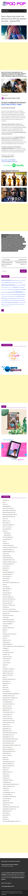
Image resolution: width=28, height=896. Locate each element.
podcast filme (13, 247)
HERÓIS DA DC (6, 640)
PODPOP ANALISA (7, 718)
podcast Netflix (9, 249)
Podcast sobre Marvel (5, 296)
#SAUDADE (5, 500)
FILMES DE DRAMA (7, 623)
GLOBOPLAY (5, 636)
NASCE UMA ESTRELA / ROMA (11, 104)
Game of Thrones (4, 289)
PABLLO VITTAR (6, 706)
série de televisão (18, 300)
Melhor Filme (4, 243)
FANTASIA (5, 613)
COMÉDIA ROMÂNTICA (8, 551)
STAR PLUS (5, 774)
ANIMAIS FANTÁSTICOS (8, 516)
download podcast (6, 238)
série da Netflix (10, 300)
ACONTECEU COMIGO (8, 508)
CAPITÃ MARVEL (6, 539)
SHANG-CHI (5, 767)
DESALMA (5, 570)
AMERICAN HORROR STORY (9, 514)
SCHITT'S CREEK (6, 755)
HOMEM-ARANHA (7, 644)
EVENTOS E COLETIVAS (8, 609)
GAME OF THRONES (7, 627)
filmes (22, 238)
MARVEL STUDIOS (7, 675)
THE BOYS (5, 790)
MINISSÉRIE (5, 683)
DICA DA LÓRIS (6, 576)
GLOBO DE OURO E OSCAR (9, 634)
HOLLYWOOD (6, 642)
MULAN (4, 685)
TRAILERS (5, 800)
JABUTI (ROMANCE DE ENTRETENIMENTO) (13, 646)
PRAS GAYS (6, 533)
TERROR (5, 788)
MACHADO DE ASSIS (7, 671)
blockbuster (20, 280)
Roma (16, 250)
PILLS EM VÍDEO (6, 714)
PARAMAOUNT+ (6, 710)
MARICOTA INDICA (7, 673)
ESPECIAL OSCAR (7, 603)
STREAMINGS (6, 782)
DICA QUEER (5, 578)
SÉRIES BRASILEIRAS (7, 761)
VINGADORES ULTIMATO (8, 809)
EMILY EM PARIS (6, 588)
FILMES (10, 234)
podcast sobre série (13, 296)
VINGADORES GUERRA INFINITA (10, 807)
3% (3, 502)
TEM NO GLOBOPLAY (7, 786)
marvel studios (15, 289)
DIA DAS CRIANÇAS (7, 574)
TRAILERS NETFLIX (7, 802)
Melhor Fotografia (13, 243)
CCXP (4, 541)
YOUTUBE (5, 819)
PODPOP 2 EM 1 (16, 234)
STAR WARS (5, 776)
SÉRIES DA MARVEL (7, 763)
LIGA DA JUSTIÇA (7, 656)
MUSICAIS (5, 689)
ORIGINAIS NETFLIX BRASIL (9, 697)
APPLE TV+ (5, 520)
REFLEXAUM (7, 535)
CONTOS (5, 553)
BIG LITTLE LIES (6, 527)
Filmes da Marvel (21, 287)
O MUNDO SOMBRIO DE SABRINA (10, 693)
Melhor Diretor (21, 241)
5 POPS (4, 504)
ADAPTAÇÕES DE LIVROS (8, 510)
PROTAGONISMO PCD (8, 743)
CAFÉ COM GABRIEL (7, 537)
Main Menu (6, 11)
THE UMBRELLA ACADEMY (9, 796)
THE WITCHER (6, 798)
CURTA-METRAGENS (7, 564)
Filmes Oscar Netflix (6, 240)
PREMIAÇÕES (6, 728)
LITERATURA (6, 658)
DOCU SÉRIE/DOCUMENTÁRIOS (10, 582)
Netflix (24, 289)
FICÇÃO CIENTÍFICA (7, 615)
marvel (9, 289)
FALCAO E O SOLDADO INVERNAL (10, 611)
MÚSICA (4, 687)
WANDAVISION (6, 811)
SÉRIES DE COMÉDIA (7, 765)
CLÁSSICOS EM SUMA (7, 545)
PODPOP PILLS (6, 726)
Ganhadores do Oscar (6, 241)
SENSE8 (4, 757)
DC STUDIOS (5, 566)
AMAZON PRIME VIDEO (8, 512)
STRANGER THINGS (7, 780)
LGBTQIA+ (5, 654)
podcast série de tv (20, 298)
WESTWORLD (6, 815)
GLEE (4, 632)
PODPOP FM (5, 724)
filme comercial (4, 287)
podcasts (12, 250)
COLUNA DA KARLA (7, 549)
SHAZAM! (5, 769)
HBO (4, 638)
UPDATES (5, 805)
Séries (16, 302)
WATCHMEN (5, 813)
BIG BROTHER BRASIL (8, 525)
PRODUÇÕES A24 (7, 730)
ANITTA (4, 518)
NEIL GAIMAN (6, 691)
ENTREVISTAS (6, 595)
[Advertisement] (14, 56)
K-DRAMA (5, 648)
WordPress (12, 892)
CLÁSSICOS (5, 543)
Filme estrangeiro (16, 238)
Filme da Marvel (10, 287)
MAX (4, 677)
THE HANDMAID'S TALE (8, 792)
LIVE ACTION (6, 662)
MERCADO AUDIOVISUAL (8, 679)
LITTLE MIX (5, 660)
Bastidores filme (14, 280)
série (5, 300)
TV (4, 304)
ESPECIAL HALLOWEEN (8, 599)
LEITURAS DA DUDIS (7, 652)
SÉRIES (4, 759)
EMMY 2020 (5, 590)
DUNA (4, 584)
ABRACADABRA (6, 506)
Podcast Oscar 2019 (19, 249)
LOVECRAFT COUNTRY (8, 669)
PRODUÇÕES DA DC (7, 735)
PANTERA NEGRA (7, 708)
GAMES (4, 630)
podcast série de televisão (10, 298)
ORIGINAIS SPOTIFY (7, 700)
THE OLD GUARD (6, 794)
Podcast (6, 247)
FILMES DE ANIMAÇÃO (8, 621)
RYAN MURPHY (6, 753)
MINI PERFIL (5, 681)
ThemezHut (3, 894)
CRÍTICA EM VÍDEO (7, 557)
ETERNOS (5, 607)
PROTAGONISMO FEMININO (9, 739)
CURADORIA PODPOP (8, 560)
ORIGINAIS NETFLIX (7, 695)
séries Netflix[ (20, 302)
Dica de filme (13, 282)
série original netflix (9, 302)
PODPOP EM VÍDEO (7, 722)
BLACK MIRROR (6, 529)
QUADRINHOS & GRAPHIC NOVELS (11, 745)
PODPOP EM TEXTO (7, 720)
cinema (7, 282)
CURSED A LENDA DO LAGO (9, 562)
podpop (2, 300)
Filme (24, 285)
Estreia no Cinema (18, 285)
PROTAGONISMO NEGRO (8, 741)
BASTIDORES (6, 522)
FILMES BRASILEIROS (8, 619)
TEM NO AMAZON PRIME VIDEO (10, 784)
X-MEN (9, 305)
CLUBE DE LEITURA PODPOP (9, 547)
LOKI (4, 667)
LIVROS (4, 664)
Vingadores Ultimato (4, 305)
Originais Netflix (10, 245)
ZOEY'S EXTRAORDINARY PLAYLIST (11, 821)
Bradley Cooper (18, 236)
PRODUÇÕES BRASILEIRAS (9, 732)
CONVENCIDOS (6, 555)
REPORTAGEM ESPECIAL (8, 751)
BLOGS (4, 531)
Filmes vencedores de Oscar (18, 240)
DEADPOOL (5, 568)
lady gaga (15, 241)
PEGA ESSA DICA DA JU (8, 712)
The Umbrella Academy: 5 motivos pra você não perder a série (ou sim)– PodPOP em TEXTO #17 (7, 263)
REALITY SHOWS (6, 747)
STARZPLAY (5, 778)
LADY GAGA (5, 650)
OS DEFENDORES (7, 702)
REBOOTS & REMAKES (8, 749)
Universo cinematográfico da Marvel (13, 304)
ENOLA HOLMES (6, 592)
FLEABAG (5, 625)
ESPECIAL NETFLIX (7, 601)
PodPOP (10, 23)
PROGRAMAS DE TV (7, 737)
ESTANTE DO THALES (8, 605)
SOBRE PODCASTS (7, 772)
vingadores (22, 304)
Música (20, 289)
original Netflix (18, 245)
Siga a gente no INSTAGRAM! (8, 160)
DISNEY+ (5, 580)
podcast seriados (10, 294)
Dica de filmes (19, 282)
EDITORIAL (5, 586)
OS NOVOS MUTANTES (8, 704)
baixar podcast (10, 236)
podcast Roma (5, 250)
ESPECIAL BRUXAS (7, 597)
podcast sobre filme (19, 294)
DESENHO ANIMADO (7, 572)
